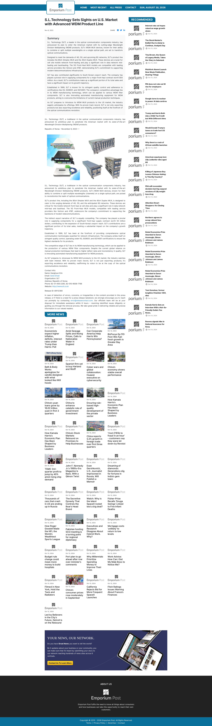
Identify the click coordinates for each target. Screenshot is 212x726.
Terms (88, 723)
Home (83, 7)
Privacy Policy (99, 723)
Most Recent (99, 7)
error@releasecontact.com (82, 300)
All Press (116, 7)
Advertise (112, 723)
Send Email (55, 276)
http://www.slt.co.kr (60, 286)
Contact (130, 7)
